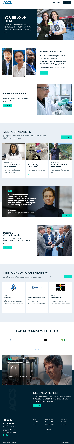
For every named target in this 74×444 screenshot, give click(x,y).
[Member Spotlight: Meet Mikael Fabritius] (51, 174)
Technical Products (36, 7)
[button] (52, 2)
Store (34, 424)
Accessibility (63, 424)
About (69, 7)
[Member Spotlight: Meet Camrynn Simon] (28, 174)
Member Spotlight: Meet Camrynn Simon (35, 166)
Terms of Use (63, 419)
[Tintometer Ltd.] (51, 310)
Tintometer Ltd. (56, 297)
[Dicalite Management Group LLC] (28, 310)
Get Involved (61, 7)
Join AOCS (66, 2)
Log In (59, 2)
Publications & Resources (22, 7)
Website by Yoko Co (65, 442)
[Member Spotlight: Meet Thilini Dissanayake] (4, 174)
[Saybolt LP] (4, 310)
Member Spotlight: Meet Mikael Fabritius (59, 166)
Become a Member (49, 7)
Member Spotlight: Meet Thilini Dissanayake (12, 166)
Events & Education (7, 7)
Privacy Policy (63, 421)
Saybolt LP (7, 297)
